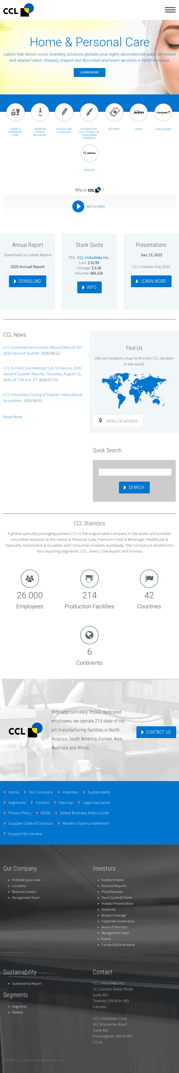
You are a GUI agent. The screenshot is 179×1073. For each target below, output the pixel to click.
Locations (19, 886)
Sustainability (99, 792)
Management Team (26, 897)
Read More (12, 416)
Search (136, 487)
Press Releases (112, 891)
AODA (45, 812)
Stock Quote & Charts (117, 897)
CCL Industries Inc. (93, 257)
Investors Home (113, 880)
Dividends (108, 909)
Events (106, 939)
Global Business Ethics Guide (84, 812)
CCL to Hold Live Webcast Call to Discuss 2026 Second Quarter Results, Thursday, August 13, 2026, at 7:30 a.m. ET (42, 373)
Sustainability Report (26, 983)
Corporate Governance (118, 921)
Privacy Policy (19, 812)
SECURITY (114, 129)
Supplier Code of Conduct (30, 823)
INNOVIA (89, 170)
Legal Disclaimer (97, 802)
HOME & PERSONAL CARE (15, 132)
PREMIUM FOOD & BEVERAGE (39, 132)
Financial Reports (114, 886)
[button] (72, 90)
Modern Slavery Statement (86, 823)
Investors (70, 792)
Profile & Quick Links (26, 880)
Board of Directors (114, 927)
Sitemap (66, 802)
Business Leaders (24, 891)
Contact (42, 802)
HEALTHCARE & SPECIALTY (64, 130)
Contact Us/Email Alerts (118, 944)
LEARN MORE (153, 281)
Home (13, 792)
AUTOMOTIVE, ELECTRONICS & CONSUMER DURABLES (89, 133)
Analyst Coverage (114, 915)
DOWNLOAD (30, 281)
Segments (17, 802)
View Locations (122, 421)
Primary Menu (170, 10)
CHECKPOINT (163, 129)
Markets (17, 1012)
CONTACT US (158, 732)
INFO (91, 287)
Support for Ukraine (25, 833)
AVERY (139, 129)
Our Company (41, 792)
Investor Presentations (117, 903)
